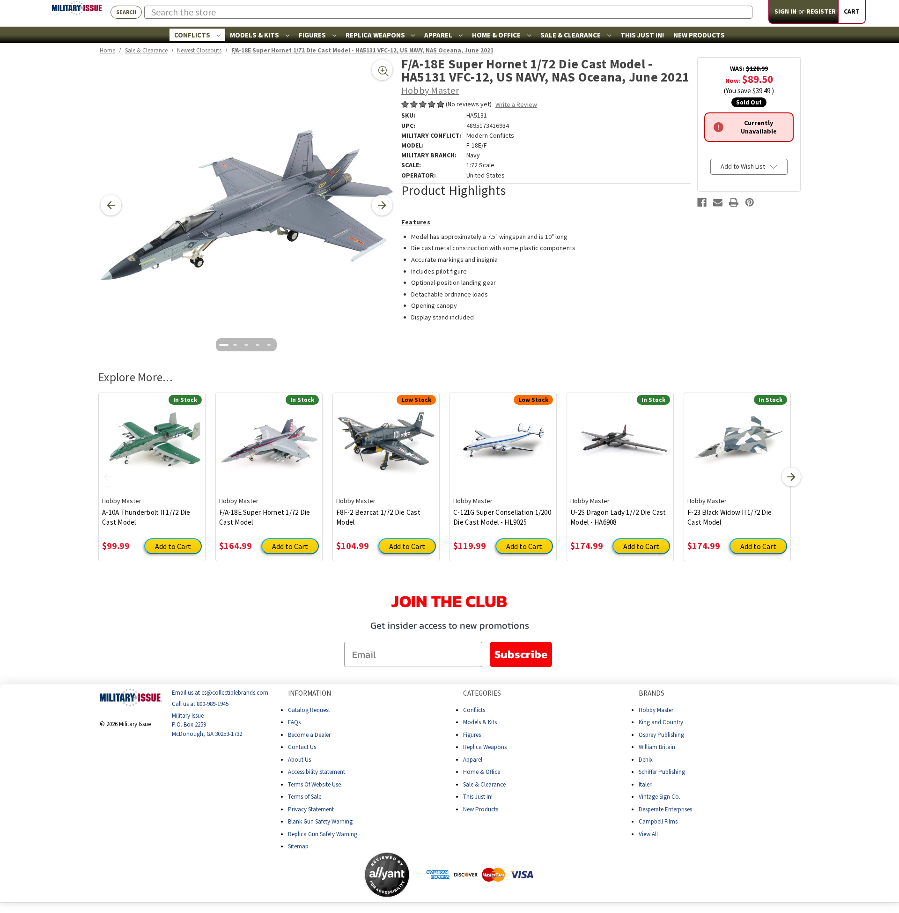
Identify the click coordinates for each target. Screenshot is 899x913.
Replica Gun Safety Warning (322, 834)
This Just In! (642, 34)
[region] (246, 205)
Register (821, 11)
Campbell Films (658, 821)
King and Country (661, 722)
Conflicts (193, 34)
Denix (646, 760)
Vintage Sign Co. (659, 797)
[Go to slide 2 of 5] (235, 344)
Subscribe (520, 654)
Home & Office (497, 34)
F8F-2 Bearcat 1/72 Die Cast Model (378, 517)
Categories (482, 693)
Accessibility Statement (316, 772)
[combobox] (448, 12)
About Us (299, 760)
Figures (313, 34)
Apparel (439, 34)
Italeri (646, 784)
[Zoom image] (382, 69)
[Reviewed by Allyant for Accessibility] (387, 874)
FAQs (294, 722)
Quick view (152, 437)
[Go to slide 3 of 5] (246, 344)
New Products (699, 34)
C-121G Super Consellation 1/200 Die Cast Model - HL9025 (502, 517)
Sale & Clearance (571, 34)
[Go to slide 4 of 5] (257, 344)
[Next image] (382, 205)
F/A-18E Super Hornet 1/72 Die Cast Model (264, 517)
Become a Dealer (309, 735)
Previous (107, 477)
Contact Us (302, 747)
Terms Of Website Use (314, 784)
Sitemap (298, 846)
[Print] (733, 202)
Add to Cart (173, 546)
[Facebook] (702, 202)
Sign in (785, 11)
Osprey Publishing (661, 735)
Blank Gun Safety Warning (320, 821)
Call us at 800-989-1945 (200, 704)
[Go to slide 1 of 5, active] (223, 344)
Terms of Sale (304, 797)
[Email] (717, 202)
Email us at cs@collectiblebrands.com (220, 693)
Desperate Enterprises (665, 809)
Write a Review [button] (516, 104)
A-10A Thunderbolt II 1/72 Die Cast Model (146, 517)
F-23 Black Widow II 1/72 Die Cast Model (729, 517)
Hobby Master (656, 710)
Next (791, 477)
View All (648, 834)
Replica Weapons (376, 34)
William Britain (657, 747)
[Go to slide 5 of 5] (268, 344)
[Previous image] (111, 205)
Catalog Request (309, 710)
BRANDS (651, 693)
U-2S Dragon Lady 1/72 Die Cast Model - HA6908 (618, 517)
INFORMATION (309, 693)
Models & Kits (255, 34)
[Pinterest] (749, 202)
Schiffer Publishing (662, 772)
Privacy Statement (311, 809)
